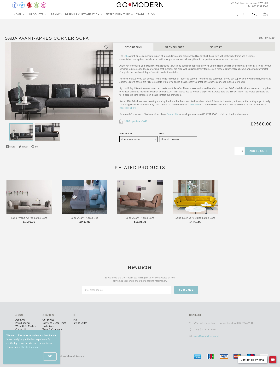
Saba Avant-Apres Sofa (140, 218)
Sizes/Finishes (174, 47)
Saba (126, 56)
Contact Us (172, 114)
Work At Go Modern (25, 326)
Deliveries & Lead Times (54, 323)
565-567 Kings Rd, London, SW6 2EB (249, 3)
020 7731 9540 (260, 6)
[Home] (140, 5)
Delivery (216, 47)
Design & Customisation (82, 14)
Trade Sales (47, 326)
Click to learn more (30, 347)
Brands (56, 14)
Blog (151, 14)
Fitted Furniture (118, 14)
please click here (127, 108)
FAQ (74, 320)
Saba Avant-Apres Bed (85, 218)
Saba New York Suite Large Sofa (195, 218)
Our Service (48, 320)
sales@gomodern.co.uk (206, 336)
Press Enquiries (22, 323)
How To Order (79, 323)
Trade (140, 14)
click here (194, 105)
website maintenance (73, 356)
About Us (20, 320)
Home (18, 14)
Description (133, 47)
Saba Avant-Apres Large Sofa (29, 218)
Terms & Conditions (52, 329)
